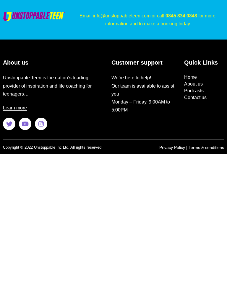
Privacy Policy (172, 147)
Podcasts (194, 90)
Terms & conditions (206, 147)
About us (193, 83)
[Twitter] (9, 124)
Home (190, 77)
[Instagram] (41, 124)
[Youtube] (25, 124)
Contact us (195, 97)
